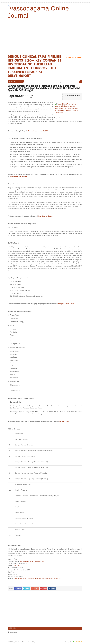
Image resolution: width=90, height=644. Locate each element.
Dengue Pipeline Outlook (18, 176)
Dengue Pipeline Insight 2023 (38, 131)
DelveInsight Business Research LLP (32, 561)
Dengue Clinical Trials (66, 303)
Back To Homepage (76, 56)
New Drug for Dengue (45, 216)
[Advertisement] (68, 35)
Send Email (16, 566)
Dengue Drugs (64, 421)
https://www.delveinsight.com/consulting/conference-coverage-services (37, 578)
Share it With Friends (73, 95)
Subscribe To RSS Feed (75, 57)
